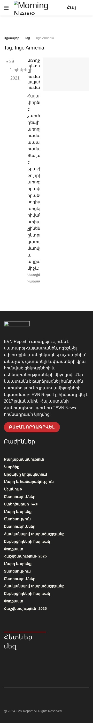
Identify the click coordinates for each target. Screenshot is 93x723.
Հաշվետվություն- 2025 (25, 556)
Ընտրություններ (19, 497)
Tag (27, 38)
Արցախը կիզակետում (25, 474)
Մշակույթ (13, 489)
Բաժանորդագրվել (32, 427)
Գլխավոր (11, 38)
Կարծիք (11, 467)
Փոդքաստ (13, 549)
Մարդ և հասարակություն (29, 481)
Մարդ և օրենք (18, 512)
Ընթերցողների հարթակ (27, 541)
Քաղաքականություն (24, 459)
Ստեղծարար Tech (21, 504)
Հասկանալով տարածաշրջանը (34, 534)
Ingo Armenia (44, 38)
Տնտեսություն (17, 519)
